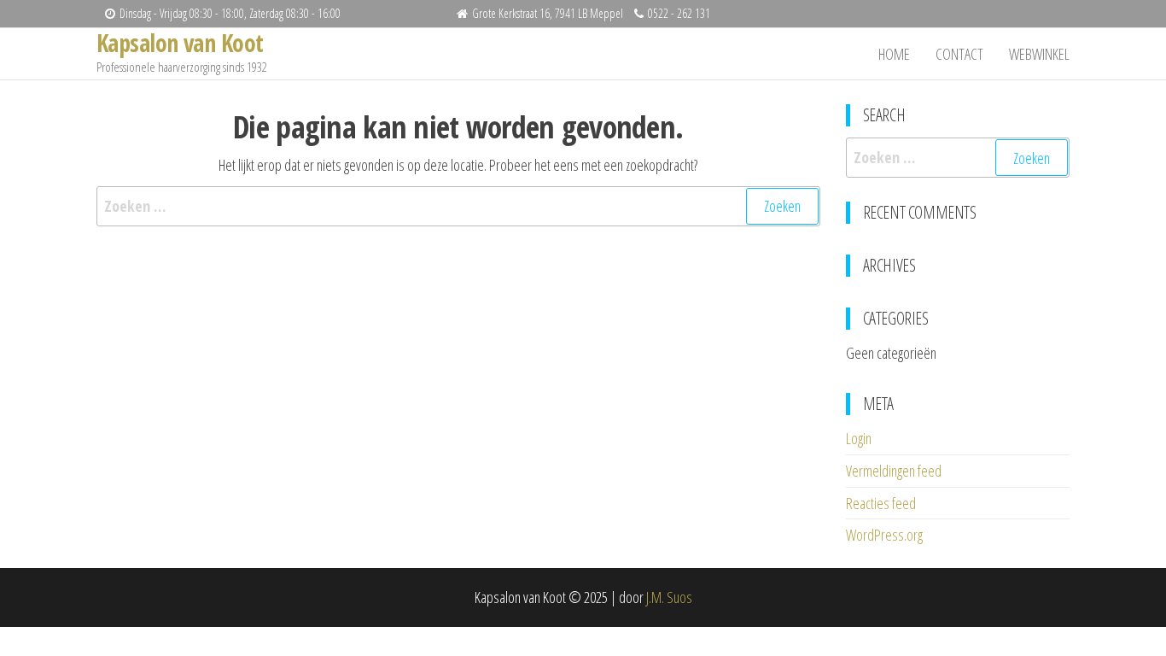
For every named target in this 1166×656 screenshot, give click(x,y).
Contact (959, 54)
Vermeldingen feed (894, 470)
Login (859, 438)
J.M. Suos (669, 597)
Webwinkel (1039, 54)
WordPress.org (884, 534)
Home (894, 54)
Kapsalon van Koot (179, 42)
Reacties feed (881, 503)
